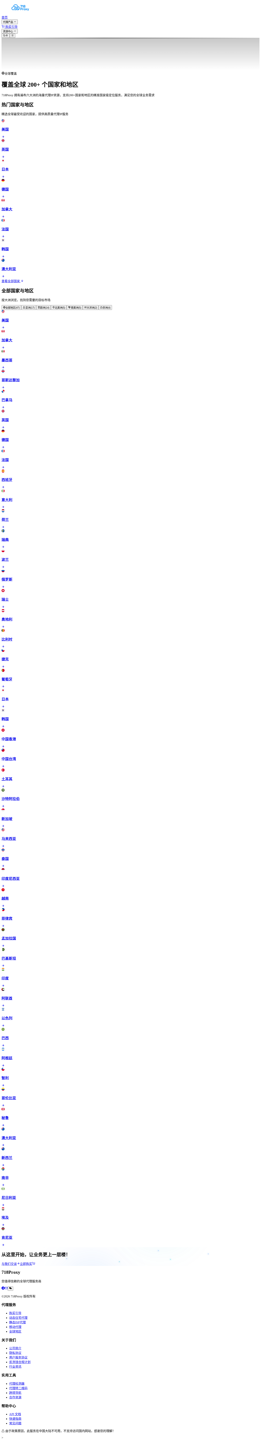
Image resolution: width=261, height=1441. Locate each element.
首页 (5, 17)
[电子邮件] (6, 1288)
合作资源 (15, 1397)
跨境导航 (15, 1392)
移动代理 (15, 1327)
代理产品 (8, 22)
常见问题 (15, 1423)
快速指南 (15, 1418)
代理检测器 (16, 1383)
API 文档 (15, 1414)
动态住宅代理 (18, 1317)
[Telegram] (3, 1288)
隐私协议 (15, 1353)
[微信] (10, 1288)
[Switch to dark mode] (6, 36)
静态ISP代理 (17, 1322)
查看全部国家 (11, 281)
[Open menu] (12, 36)
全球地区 (15, 1331)
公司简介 (15, 1348)
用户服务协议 (18, 1357)
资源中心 (8, 31)
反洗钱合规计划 (20, 1362)
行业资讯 (15, 1366)
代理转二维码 (18, 1388)
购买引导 (15, 1313)
